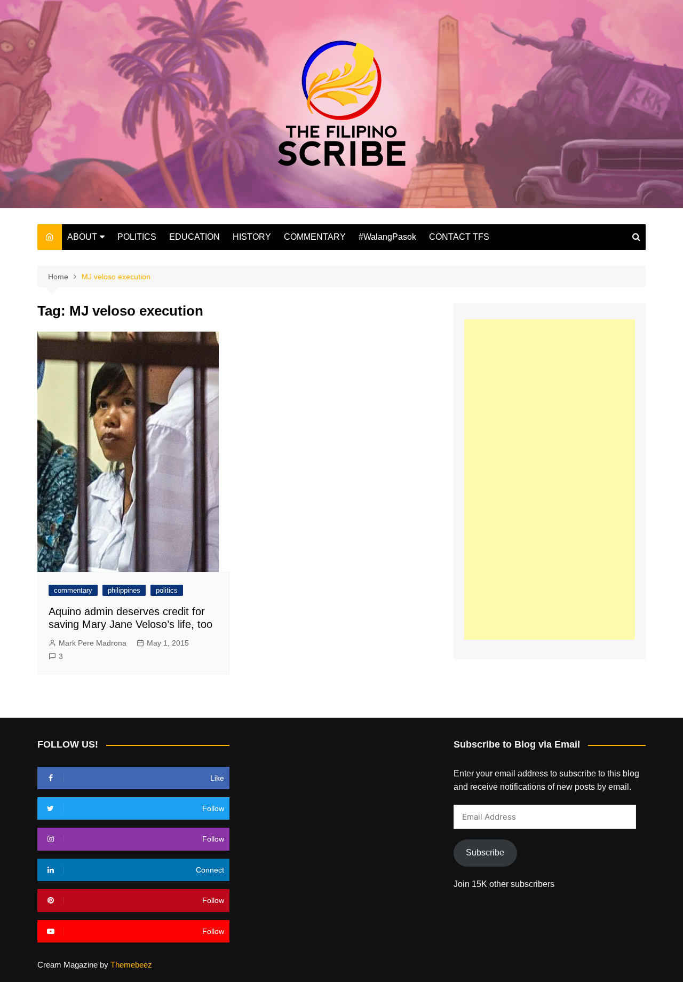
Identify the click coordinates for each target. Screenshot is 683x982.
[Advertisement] (549, 479)
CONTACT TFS (459, 236)
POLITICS (136, 236)
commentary (73, 590)
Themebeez (131, 964)
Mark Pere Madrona (92, 643)
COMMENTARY (315, 236)
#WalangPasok (387, 236)
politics (167, 590)
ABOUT (82, 236)
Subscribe (485, 852)
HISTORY (252, 236)
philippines (124, 590)
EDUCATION (194, 236)
